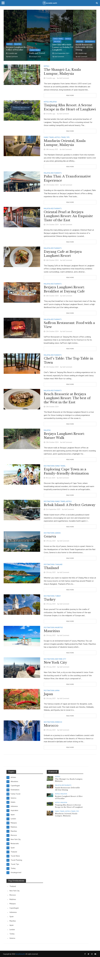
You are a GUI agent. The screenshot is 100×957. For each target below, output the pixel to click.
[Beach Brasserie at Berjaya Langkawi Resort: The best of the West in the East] (22, 399)
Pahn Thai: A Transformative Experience (67, 178)
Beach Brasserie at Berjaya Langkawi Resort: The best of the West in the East (67, 398)
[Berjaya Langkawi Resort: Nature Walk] (22, 438)
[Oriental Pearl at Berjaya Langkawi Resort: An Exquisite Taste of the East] (22, 217)
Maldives (13, 899)
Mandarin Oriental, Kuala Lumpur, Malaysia (65, 143)
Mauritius (59, 628)
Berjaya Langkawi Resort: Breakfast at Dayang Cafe (64, 289)
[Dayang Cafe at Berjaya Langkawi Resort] (22, 256)
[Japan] (22, 699)
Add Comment (13, 56)
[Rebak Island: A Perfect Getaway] (22, 510)
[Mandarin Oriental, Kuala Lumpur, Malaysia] (22, 145)
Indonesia (13, 912)
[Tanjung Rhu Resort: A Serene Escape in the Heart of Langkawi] (22, 110)
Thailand (58, 565)
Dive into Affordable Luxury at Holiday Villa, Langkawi (63, 47)
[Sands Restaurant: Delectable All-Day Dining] (50, 786)
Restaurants (89, 41)
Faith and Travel (37, 53)
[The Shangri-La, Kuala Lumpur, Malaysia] (22, 74)
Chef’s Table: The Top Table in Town (68, 360)
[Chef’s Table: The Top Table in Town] (22, 363)
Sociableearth (20, 954)
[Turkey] (22, 604)
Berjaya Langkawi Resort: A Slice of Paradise (18, 48)
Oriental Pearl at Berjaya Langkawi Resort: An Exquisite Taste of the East (68, 216)
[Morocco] (22, 730)
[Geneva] (22, 541)
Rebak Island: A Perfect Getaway (69, 505)
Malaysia (18, 44)
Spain (12, 916)
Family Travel (35, 50)
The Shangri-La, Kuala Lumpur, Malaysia (62, 72)
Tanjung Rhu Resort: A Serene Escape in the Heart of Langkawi (70, 107)
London (12, 929)
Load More (50, 760)
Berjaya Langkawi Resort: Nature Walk (64, 436)
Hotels (9, 44)
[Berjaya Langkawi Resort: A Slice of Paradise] (50, 795)
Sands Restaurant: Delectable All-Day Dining (84, 47)
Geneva (58, 533)
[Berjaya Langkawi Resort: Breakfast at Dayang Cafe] (22, 292)
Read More (70, 95)
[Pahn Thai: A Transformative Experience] (22, 181)
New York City (60, 659)
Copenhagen (14, 908)
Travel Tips (65, 137)
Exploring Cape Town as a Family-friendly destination (66, 471)
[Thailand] (22, 573)
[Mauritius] (22, 636)
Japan (57, 691)
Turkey (58, 596)
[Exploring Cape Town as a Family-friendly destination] (22, 474)
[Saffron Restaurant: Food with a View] (22, 328)
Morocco (58, 722)
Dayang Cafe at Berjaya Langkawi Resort (63, 254)
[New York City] (22, 667)
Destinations (49, 466)
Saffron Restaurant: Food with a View (69, 325)
